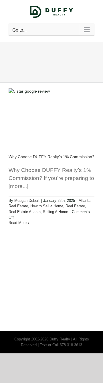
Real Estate (75, 206)
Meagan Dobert (26, 200)
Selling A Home (55, 212)
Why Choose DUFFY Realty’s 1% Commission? (51, 156)
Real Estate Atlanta (25, 212)
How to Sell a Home (46, 206)
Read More (18, 223)
